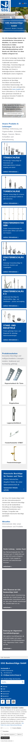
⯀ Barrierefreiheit (6, 698)
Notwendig (6, 728)
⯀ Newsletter (5, 696)
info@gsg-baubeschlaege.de (12, 675)
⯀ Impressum (5, 694)
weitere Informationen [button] (10, 172)
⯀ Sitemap (4, 686)
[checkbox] (1, 728)
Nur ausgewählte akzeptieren (8, 734)
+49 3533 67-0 (7, 673)
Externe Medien (17, 728)
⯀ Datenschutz (5, 691)
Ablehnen (19, 734)
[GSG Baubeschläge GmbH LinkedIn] (13, 702)
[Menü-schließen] (20, 3)
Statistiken (6, 731)
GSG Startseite (5, 658)
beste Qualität (16, 89)
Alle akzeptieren (5, 738)
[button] (14, 375)
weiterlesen (7, 566)
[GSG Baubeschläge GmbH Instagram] (8, 702)
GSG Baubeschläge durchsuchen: (11, 679)
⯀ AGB (3, 689)
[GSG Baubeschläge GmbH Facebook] (3, 702)
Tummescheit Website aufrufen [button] (11, 489)
